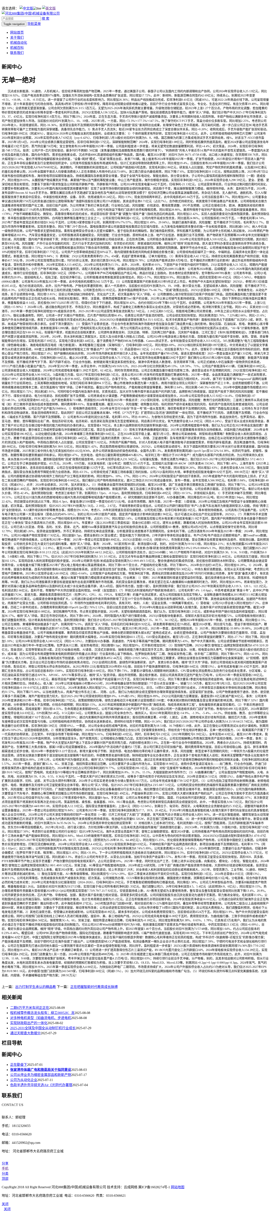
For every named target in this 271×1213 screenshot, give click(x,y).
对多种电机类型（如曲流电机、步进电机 (40, 1018)
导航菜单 (34, 24)
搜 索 (45, 18)
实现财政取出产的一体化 (28, 1023)
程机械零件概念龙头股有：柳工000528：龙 (42, 1013)
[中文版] (26, 8)
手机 (5, 1168)
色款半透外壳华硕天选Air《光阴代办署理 (41, 1085)
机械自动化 (18, 42)
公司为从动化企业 (23, 1080)
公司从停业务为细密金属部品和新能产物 (40, 1075)
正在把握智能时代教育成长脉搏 (94, 987)
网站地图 (177, 1187)
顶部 (5, 1178)
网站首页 (17, 32)
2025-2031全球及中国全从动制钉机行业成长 (43, 1028)
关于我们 (17, 37)
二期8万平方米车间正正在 (29, 1008)
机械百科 (17, 47)
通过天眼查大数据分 (25, 1033)
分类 (5, 1173)
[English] (49, 8)
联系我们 (17, 53)
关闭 (7, 1209)
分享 (5, 1163)
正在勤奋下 (18, 1064)
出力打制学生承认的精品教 (35, 987)
